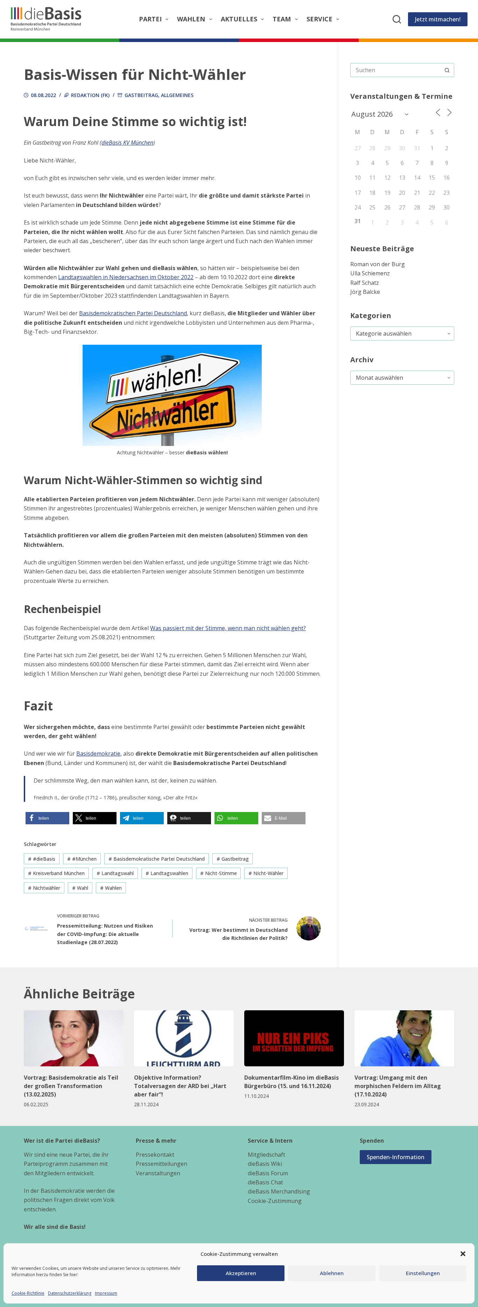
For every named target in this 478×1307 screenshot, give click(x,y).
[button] (462, 1253)
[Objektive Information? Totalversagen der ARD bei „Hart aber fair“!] (184, 1038)
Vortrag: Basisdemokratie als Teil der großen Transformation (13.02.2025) (71, 1086)
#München (82, 858)
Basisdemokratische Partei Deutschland (156, 858)
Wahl (80, 888)
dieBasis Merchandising (279, 1191)
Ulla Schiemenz (370, 273)
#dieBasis (41, 858)
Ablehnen (332, 1273)
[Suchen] (397, 19)
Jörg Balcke (365, 292)
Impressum (106, 1293)
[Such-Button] (447, 70)
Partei (150, 19)
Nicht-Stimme (218, 873)
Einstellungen (423, 1273)
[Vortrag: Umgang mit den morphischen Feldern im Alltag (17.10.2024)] (404, 1038)
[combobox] (396, 70)
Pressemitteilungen (161, 1164)
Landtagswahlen (167, 873)
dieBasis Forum (268, 1173)
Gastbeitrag (141, 95)
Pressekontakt (155, 1154)
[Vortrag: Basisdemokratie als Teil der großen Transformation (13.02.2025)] (74, 1038)
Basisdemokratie (98, 753)
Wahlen (191, 19)
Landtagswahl (115, 873)
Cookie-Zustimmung (275, 1201)
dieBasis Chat (265, 1182)
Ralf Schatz (364, 283)
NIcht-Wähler (265, 873)
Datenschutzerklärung (69, 1293)
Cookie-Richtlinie (28, 1293)
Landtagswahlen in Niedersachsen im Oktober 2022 (126, 277)
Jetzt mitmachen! (438, 19)
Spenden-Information (395, 1157)
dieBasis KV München (127, 142)
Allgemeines (177, 95)
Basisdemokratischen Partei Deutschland (133, 313)
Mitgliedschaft (266, 1154)
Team (282, 19)
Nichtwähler (44, 888)
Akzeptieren (241, 1273)
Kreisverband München (56, 873)
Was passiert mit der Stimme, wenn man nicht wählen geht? (228, 628)
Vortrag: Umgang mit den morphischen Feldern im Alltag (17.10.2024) (397, 1086)
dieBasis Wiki (265, 1164)
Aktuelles (239, 19)
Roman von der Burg (377, 264)
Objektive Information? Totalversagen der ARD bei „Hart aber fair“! (180, 1086)
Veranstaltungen (158, 1173)
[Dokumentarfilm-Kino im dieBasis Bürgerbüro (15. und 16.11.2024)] (294, 1038)
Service (319, 19)
